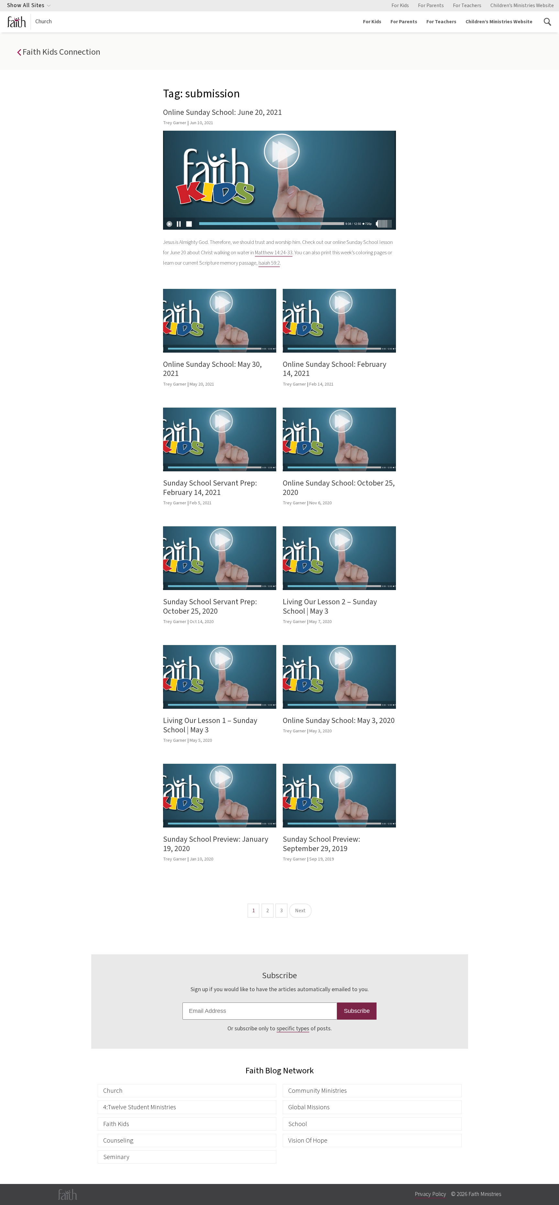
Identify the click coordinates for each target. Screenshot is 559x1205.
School (297, 1124)
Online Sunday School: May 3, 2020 (339, 720)
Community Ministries (317, 1090)
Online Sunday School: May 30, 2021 (212, 369)
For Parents (431, 5)
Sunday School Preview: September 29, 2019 (321, 844)
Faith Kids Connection (60, 52)
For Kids (400, 5)
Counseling (118, 1140)
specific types (293, 1028)
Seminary (116, 1157)
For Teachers (467, 5)
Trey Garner (174, 122)
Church (43, 21)
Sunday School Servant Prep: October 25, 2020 (210, 606)
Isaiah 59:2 (269, 263)
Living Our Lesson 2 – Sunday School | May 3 (330, 606)
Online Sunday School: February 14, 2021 (334, 369)
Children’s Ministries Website (522, 5)
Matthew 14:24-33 (273, 252)
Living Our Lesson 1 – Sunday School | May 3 (210, 725)
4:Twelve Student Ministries (139, 1107)
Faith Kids (116, 1124)
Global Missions (309, 1107)
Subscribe (357, 1011)
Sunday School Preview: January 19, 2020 (215, 844)
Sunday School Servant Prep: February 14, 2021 (210, 487)
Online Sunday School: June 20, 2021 (222, 112)
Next (300, 910)
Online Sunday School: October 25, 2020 (339, 487)
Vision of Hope (307, 1140)
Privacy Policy (430, 1194)
